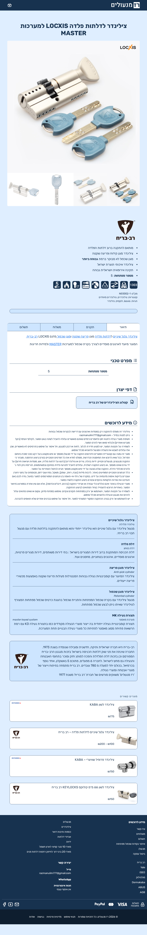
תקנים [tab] (90, 327)
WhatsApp (65, 879)
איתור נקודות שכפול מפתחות (130, 843)
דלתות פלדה (103, 336)
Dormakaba (138, 882)
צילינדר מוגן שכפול (121, 591)
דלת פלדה (127, 544)
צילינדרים (122, 297)
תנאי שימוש (69, 916)
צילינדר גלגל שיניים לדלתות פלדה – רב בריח (86, 732)
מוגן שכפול (63, 336)
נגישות (40, 916)
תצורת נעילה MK (123, 615)
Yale (142, 867)
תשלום (141, 838)
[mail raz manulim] (16, 904)
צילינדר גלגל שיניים (125, 336)
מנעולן (142, 848)
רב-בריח (32, 336)
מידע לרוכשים (137, 822)
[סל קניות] (9, 5)
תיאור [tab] (123, 327)
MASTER (55, 344)
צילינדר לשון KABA (102, 704)
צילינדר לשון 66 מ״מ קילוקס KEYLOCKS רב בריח (83, 787)
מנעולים (67, 821)
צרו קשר (141, 828)
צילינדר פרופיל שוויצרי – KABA (94, 759)
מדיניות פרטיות (54, 916)
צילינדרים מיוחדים (108, 297)
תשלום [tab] (24, 327)
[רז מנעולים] (125, 5)
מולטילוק (140, 877)
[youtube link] (10, 904)
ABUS (141, 887)
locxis (127, 301)
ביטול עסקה (139, 853)
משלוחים (140, 833)
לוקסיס (119, 301)
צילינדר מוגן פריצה (121, 568)
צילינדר (111, 301)
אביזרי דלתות (64, 836)
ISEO (142, 872)
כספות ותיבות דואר (61, 831)
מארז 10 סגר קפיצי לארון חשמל (55, 846)
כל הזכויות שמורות (87, 916)
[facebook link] (4, 904)
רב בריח (141, 862)
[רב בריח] (73, 230)
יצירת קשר (64, 862)
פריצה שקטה (80, 336)
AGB (142, 892)
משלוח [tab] (57, 327)
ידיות (68, 841)
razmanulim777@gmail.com (55, 873)
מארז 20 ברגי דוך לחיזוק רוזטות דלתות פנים (49, 851)
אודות (32, 916)
